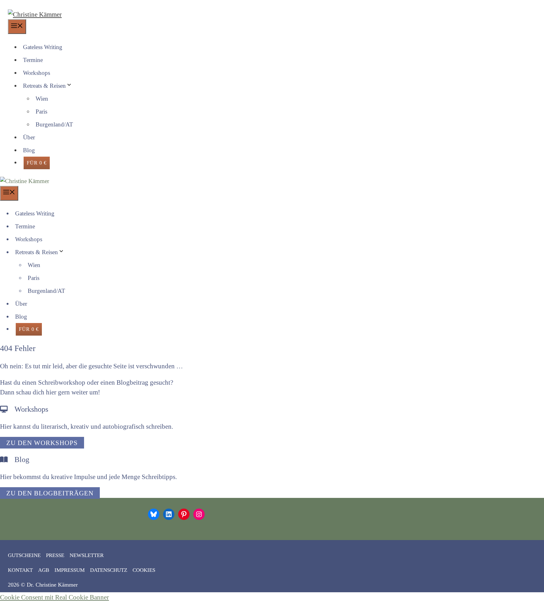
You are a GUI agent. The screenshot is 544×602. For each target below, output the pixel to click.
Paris (41, 111)
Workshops (36, 73)
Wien (42, 98)
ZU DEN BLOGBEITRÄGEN (50, 493)
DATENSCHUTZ (108, 570)
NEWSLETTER (87, 555)
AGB (43, 570)
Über (29, 137)
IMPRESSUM (69, 570)
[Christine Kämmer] (24, 181)
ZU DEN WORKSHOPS (42, 442)
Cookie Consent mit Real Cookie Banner (54, 597)
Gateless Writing (42, 47)
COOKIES (144, 570)
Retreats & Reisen (44, 85)
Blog (29, 150)
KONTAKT (20, 570)
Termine (33, 60)
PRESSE (55, 555)
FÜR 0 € (37, 162)
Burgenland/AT (54, 124)
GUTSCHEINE (24, 555)
